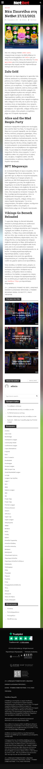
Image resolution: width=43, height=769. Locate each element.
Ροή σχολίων (11, 615)
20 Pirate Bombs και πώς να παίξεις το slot (21, 314)
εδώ (29, 715)
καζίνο (27, 57)
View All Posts (33, 380)
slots (36, 60)
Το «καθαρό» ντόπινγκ (14, 406)
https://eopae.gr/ (20, 729)
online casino (26, 53)
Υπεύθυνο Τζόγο (13, 281)
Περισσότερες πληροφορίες (14, 652)
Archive (7, 8)
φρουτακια (8, 62)
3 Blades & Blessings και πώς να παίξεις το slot (21, 338)
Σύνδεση (10, 608)
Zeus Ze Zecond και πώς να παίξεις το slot (21, 362)
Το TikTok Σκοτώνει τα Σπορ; (16, 413)
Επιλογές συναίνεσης (31, 652)
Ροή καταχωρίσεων (13, 612)
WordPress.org (11, 619)
